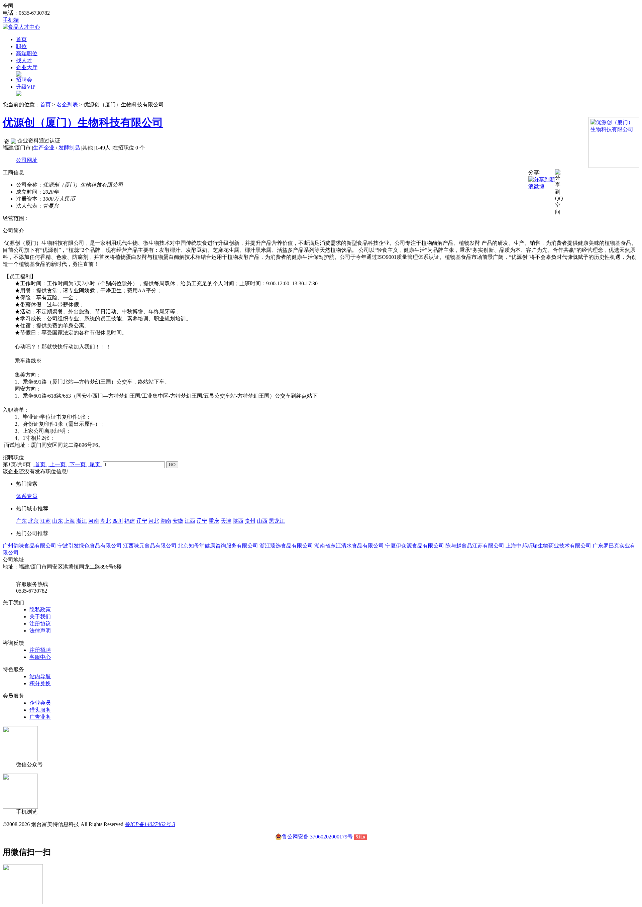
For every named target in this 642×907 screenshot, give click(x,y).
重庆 (214, 521)
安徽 (178, 521)
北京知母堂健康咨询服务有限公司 (218, 545)
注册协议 (40, 623)
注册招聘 (40, 650)
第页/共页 (17, 464)
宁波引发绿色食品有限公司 (90, 545)
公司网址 (26, 160)
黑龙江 (277, 521)
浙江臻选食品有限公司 (286, 545)
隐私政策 (40, 609)
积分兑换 (40, 683)
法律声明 (40, 630)
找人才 (24, 60)
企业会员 (40, 703)
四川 (117, 521)
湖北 (105, 521)
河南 (93, 521)
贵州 (250, 521)
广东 (21, 521)
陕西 (238, 521)
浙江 (81, 521)
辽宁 (141, 521)
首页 (21, 39)
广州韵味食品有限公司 (29, 545)
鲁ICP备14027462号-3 (150, 824)
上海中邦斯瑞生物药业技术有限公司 (548, 545)
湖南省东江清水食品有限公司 (349, 545)
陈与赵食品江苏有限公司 (474, 545)
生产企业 (44, 147)
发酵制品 (69, 147)
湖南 (165, 521)
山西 (262, 521)
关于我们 (40, 616)
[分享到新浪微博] (541, 183)
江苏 (45, 521)
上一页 (57, 464)
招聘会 (24, 80)
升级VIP (25, 87)
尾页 (95, 464)
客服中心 (40, 657)
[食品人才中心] (21, 27)
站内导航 (40, 676)
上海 (69, 521)
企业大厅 (26, 67)
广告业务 (40, 717)
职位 (21, 46)
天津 (226, 521)
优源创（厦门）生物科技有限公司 (83, 122)
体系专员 (26, 496)
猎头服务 (40, 710)
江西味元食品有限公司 (150, 545)
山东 (57, 521)
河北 (153, 521)
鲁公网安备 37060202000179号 (317, 836)
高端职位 (26, 53)
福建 (129, 521)
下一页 (77, 464)
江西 (190, 521)
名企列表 (67, 104)
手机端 (11, 20)
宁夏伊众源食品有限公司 (414, 545)
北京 (33, 521)
